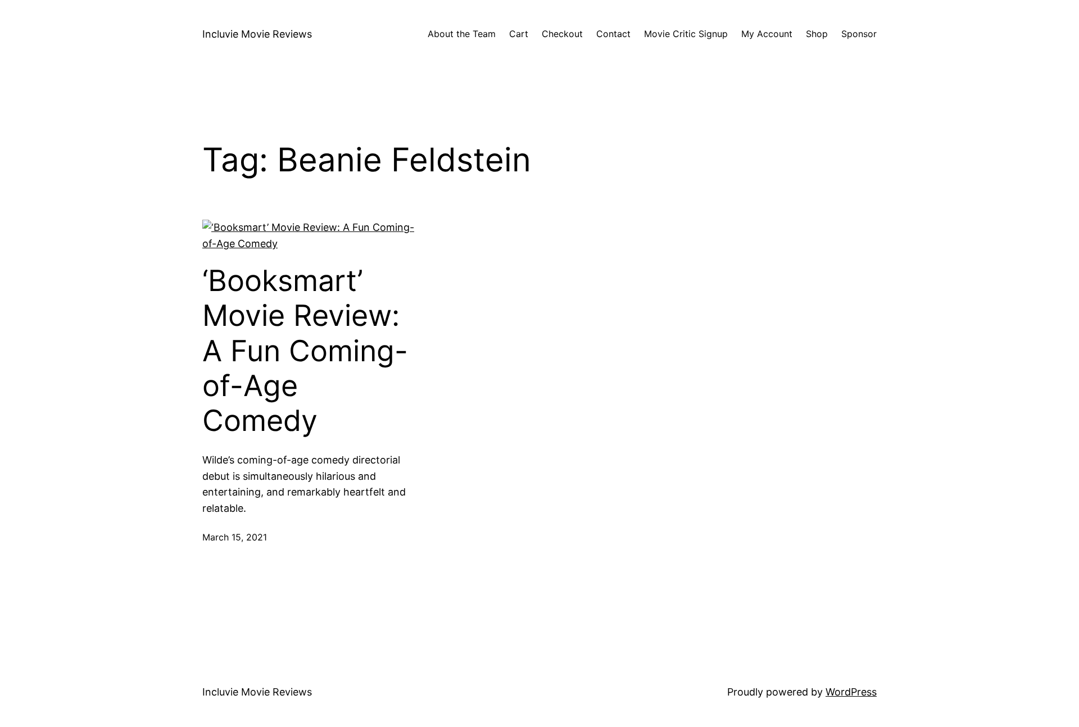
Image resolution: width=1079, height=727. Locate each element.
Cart (518, 33)
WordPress (851, 692)
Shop (817, 33)
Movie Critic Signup (686, 33)
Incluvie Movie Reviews (257, 34)
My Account (766, 33)
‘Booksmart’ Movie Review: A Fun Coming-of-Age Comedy (305, 351)
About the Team (462, 33)
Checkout (562, 33)
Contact (613, 33)
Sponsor (859, 33)
